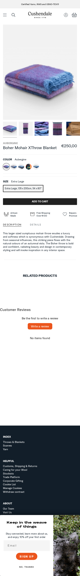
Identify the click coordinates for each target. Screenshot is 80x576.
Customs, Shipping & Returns (20, 466)
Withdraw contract (13, 492)
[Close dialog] (76, 519)
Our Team (8, 508)
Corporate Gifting (13, 480)
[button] (13, 14)
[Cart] (74, 14)
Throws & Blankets (14, 442)
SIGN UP (27, 556)
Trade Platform (11, 477)
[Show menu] (5, 14)
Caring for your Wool (15, 469)
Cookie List (9, 484)
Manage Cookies (12, 488)
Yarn (5, 449)
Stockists (8, 473)
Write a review (40, 326)
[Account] (66, 14)
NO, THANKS (26, 567)
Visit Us (7, 512)
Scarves (7, 445)
